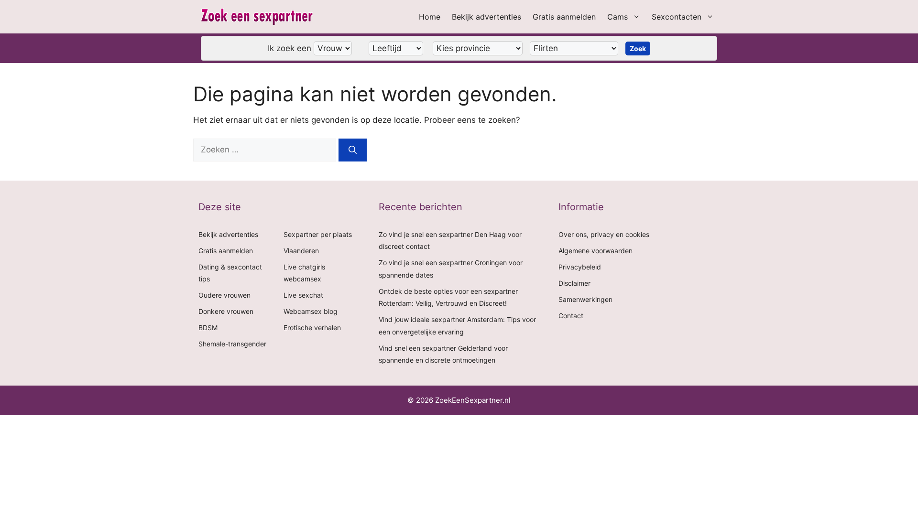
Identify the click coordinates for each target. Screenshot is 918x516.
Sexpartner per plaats (318, 234)
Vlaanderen (301, 251)
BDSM (208, 327)
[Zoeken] (353, 150)
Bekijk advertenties (486, 17)
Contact (570, 316)
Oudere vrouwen (224, 295)
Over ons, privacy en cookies (603, 234)
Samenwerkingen (585, 299)
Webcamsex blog (311, 311)
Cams (617, 17)
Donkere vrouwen (225, 311)
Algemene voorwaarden (595, 251)
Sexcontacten (676, 17)
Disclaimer (574, 283)
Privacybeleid (579, 267)
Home (429, 17)
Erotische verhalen (312, 327)
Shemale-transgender (232, 344)
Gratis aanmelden (564, 17)
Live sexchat (303, 295)
